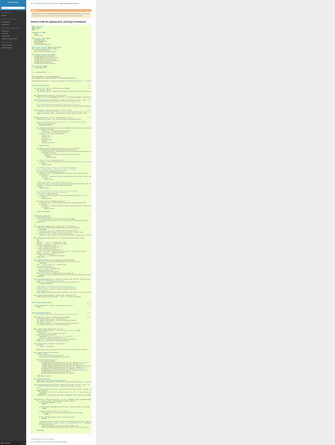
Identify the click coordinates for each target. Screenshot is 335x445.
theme (48, 442)
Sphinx (39, 442)
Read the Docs (62, 442)
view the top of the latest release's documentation (67, 16)
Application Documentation (9, 38)
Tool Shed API (5, 36)
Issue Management (7, 47)
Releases (4, 15)
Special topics (5, 24)
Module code (40, 3)
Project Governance (7, 45)
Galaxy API (5, 33)
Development (5, 31)
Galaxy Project (13, 2)
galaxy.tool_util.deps (51, 3)
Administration (6, 22)
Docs (32, 3)
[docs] (88, 85)
